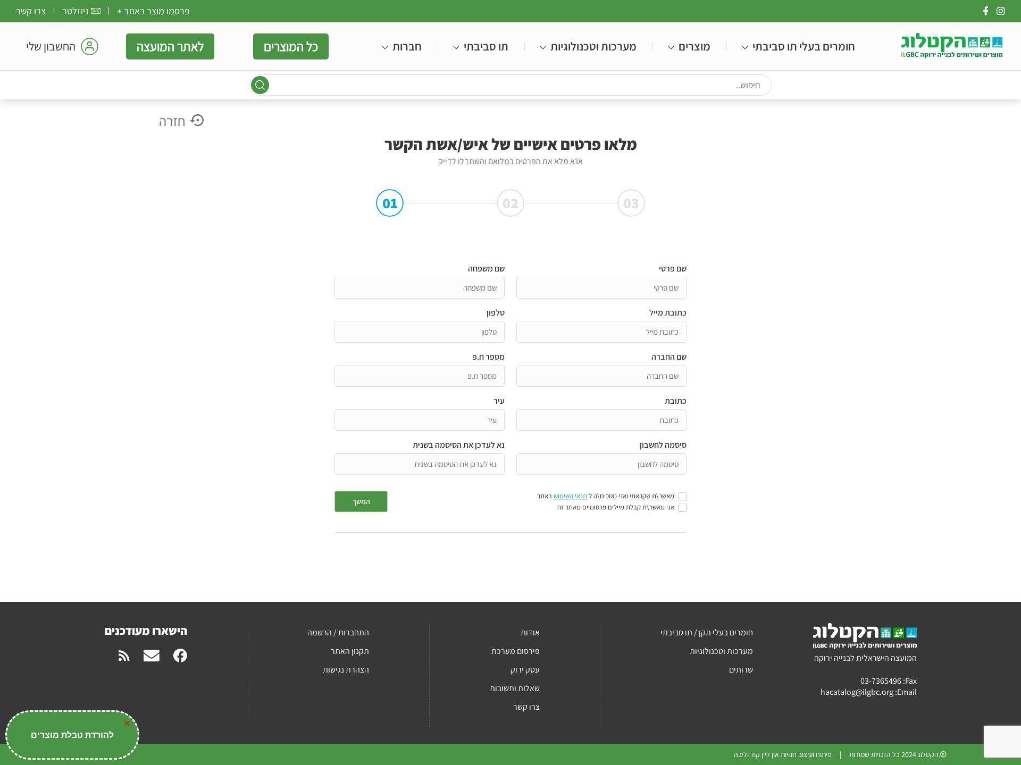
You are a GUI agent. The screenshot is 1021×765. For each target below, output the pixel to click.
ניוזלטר (75, 11)
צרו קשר (31, 11)
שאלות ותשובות (515, 688)
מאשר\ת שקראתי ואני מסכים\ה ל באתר (605, 496)
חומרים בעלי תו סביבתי (803, 46)
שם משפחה (486, 268)
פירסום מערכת (515, 651)
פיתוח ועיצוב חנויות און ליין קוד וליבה (783, 754)
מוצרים (694, 46)
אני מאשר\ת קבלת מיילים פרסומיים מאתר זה (615, 507)
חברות (407, 46)
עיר (499, 400)
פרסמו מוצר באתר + (153, 11)
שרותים (741, 669)
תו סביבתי (486, 46)
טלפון (496, 312)
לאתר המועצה (170, 46)
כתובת (676, 400)
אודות (530, 632)
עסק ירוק (525, 669)
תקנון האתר (350, 651)
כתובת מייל (668, 312)
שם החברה (669, 356)
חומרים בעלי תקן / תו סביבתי (706, 632)
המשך (361, 501)
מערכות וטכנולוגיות (593, 46)
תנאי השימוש (570, 496)
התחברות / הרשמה (338, 632)
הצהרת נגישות (346, 669)
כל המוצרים (291, 46)
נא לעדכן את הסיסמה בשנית (459, 444)
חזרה (172, 121)
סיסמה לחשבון (663, 444)
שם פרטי (673, 268)
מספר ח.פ (488, 356)
